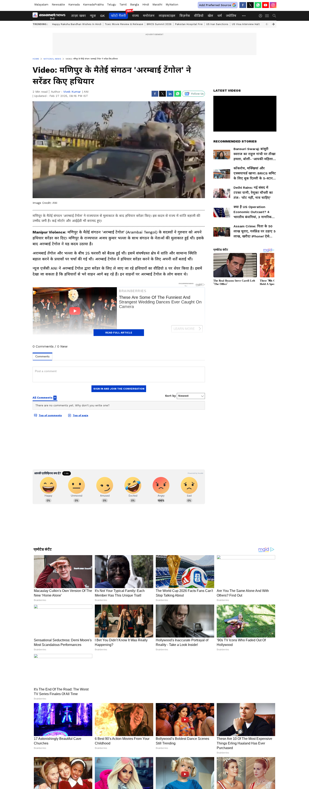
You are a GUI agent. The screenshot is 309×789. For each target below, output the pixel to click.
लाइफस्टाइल (167, 16)
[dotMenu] (244, 15)
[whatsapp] (258, 5)
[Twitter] (250, 5)
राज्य (135, 16)
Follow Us (197, 93)
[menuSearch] (274, 15)
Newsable (58, 4)
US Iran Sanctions (217, 24)
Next (273, 24)
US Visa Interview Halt (246, 24)
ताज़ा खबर (78, 16)
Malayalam (41, 4)
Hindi (145, 4)
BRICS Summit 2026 (159, 24)
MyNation (172, 4)
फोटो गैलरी (118, 16)
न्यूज (93, 16)
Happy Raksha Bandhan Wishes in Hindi (76, 24)
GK (102, 16)
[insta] (273, 5)
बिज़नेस (185, 16)
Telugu (111, 4)
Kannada (74, 4)
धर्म (219, 16)
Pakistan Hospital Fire (189, 24)
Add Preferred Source (215, 5)
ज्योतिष (231, 16)
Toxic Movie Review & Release (124, 24)
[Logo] (50, 16)
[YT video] (265, 5)
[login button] (261, 15)
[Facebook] (242, 5)
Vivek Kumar (72, 91)
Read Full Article (118, 332)
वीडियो (198, 16)
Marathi (157, 4)
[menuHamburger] (267, 16)
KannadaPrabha (93, 4)
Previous (267, 24)
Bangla (134, 4)
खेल (210, 16)
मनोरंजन (148, 16)
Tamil (123, 4)
